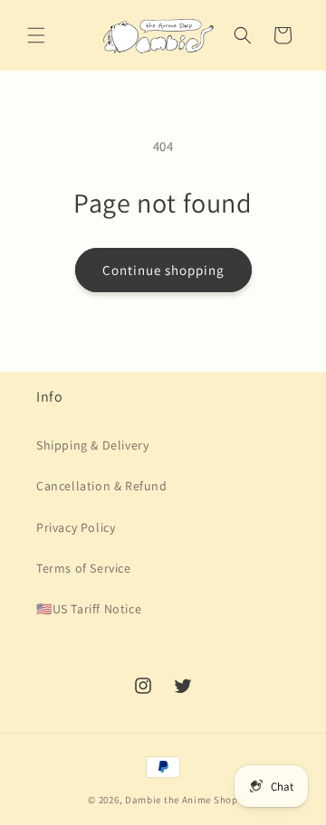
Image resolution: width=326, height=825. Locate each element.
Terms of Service (83, 568)
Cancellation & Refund (102, 486)
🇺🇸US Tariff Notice (88, 609)
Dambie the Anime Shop (181, 799)
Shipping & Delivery (92, 445)
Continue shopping (163, 270)
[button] (36, 35)
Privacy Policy (75, 527)
